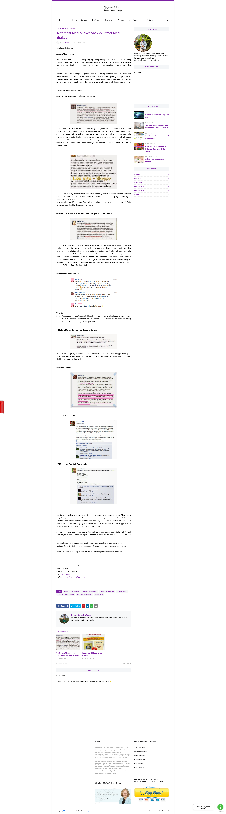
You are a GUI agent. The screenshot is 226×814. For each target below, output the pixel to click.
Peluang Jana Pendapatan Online (155, 160)
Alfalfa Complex (139, 747)
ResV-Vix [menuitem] (95, 20)
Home (151, 811)
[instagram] (142, 774)
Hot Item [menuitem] (149, 20)
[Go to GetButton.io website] (220, 811)
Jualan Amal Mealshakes (66, 29)
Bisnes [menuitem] (84, 20)
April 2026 (151, 178)
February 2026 (151, 186)
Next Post (126, 663)
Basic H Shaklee (139, 755)
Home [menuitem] (74, 20)
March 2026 (151, 182)
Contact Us (166, 811)
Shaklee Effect (122, 591)
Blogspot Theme (69, 811)
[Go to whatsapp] (220, 807)
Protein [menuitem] (121, 20)
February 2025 (151, 190)
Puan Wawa (65, 574)
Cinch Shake (138, 763)
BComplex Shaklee (140, 751)
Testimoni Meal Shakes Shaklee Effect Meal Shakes (67, 654)
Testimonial (99, 594)
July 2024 (151, 194)
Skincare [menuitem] (108, 20)
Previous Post (62, 663)
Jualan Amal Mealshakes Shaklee (92, 654)
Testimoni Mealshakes (84, 594)
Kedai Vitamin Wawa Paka (74, 577)
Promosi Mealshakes (107, 591)
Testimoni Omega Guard (66, 594)
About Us (158, 811)
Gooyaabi (89, 811)
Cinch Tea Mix (139, 767)
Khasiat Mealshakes (90, 591)
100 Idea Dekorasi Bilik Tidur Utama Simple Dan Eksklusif (157, 126)
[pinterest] (161, 774)
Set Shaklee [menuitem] (134, 20)
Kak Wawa (65, 43)
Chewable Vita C (139, 759)
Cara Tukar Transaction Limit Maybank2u (157, 137)
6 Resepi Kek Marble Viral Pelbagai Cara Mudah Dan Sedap (155, 148)
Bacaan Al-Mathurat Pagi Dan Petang (157, 116)
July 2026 (151, 174)
